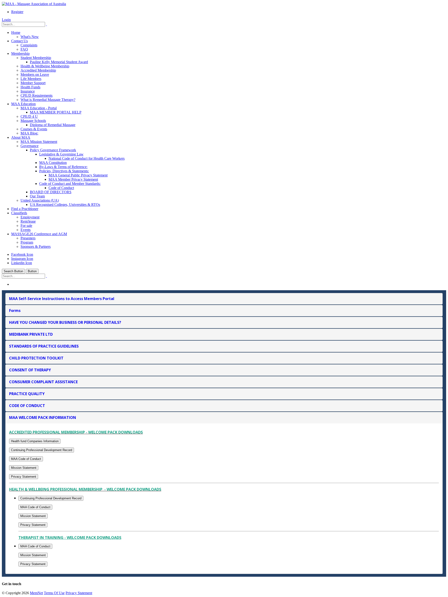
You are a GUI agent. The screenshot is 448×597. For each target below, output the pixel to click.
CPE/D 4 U (29, 116)
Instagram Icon (22, 259)
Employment (30, 217)
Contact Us (19, 41)
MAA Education (23, 104)
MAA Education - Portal (39, 108)
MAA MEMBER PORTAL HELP (55, 112)
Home (15, 33)
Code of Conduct (61, 188)
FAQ (24, 49)
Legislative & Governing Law (61, 154)
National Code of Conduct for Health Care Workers (87, 158)
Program (27, 242)
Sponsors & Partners (36, 246)
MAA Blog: (29, 133)
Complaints (29, 45)
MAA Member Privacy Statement (73, 179)
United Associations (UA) (40, 200)
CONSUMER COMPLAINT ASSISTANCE (43, 381)
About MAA (20, 137)
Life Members (31, 79)
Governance (29, 146)
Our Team (37, 196)
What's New (30, 37)
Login (6, 20)
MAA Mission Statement (39, 142)
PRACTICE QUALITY (27, 393)
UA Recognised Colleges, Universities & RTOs (65, 205)
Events (26, 230)
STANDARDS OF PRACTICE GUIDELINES (44, 346)
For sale (26, 226)
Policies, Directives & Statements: (64, 171)
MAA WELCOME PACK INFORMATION (42, 417)
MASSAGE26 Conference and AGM (39, 234)
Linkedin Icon (21, 263)
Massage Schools (33, 121)
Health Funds (30, 87)
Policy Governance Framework (53, 150)
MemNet (36, 593)
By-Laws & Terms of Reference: (63, 167)
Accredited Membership (38, 70)
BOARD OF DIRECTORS (50, 192)
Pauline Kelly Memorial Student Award (59, 62)
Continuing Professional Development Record (41, 450)
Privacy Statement (23, 476)
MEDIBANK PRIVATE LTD (31, 334)
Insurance (28, 91)
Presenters (28, 238)
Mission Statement (23, 467)
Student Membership (36, 58)
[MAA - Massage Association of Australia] (34, 4)
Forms (15, 310)
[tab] (224, 298)
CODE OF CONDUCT (27, 405)
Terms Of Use (54, 593)
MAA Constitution (53, 163)
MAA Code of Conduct (26, 459)
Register (17, 12)
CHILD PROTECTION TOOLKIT (36, 358)
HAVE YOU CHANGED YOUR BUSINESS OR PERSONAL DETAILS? (65, 322)
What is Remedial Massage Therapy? (48, 100)
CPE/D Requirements (36, 95)
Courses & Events (34, 129)
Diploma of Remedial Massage (52, 125)
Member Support (33, 83)
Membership (20, 53)
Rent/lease (28, 221)
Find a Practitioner (24, 209)
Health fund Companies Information (35, 441)
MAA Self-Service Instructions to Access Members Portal (61, 298)
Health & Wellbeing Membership (45, 66)
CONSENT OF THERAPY (30, 370)
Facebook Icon (22, 254)
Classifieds (19, 213)
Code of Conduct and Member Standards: (70, 184)
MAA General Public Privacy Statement (78, 175)
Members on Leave (35, 74)
